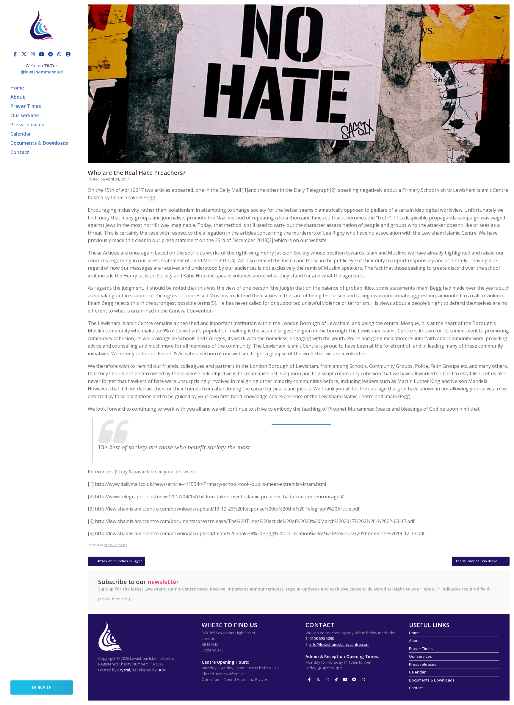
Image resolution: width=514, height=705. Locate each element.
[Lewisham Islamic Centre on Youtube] (41, 54)
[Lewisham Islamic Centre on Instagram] (32, 54)
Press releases (27, 124)
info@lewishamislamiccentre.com (339, 644)
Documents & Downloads (39, 143)
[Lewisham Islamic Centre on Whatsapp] (59, 54)
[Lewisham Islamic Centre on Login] (68, 54)
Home (17, 87)
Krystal (123, 670)
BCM (162, 670)
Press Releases (115, 545)
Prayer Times (25, 106)
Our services (25, 115)
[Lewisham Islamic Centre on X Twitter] (24, 54)
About (17, 97)
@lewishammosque (41, 72)
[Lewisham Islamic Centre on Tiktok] (336, 680)
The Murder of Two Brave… (480, 561)
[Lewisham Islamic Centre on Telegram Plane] (50, 54)
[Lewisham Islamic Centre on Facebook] (15, 54)
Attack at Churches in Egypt (116, 561)
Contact (19, 152)
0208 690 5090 (321, 638)
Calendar (20, 134)
